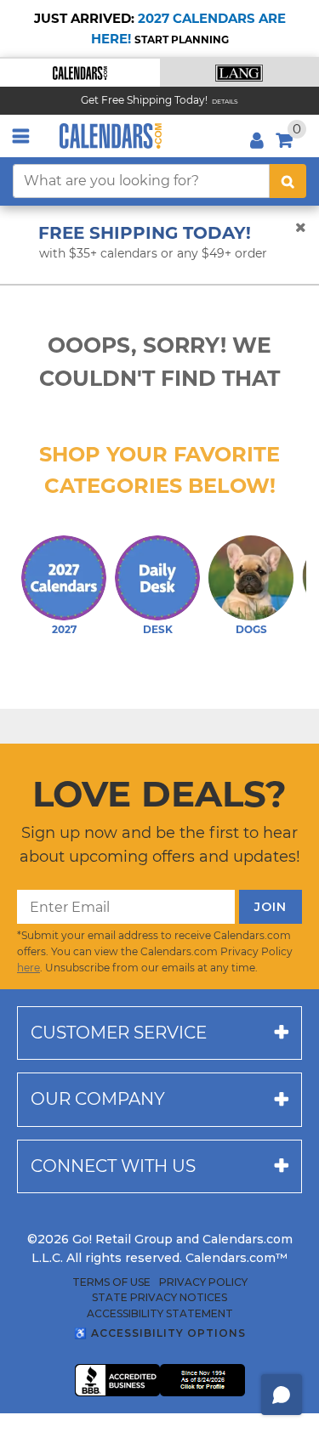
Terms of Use (111, 1282)
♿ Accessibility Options (160, 1333)
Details (225, 101)
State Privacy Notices (159, 1298)
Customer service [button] (119, 1032)
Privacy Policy (203, 1282)
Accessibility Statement (160, 1314)
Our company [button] (98, 1099)
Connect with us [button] (113, 1166)
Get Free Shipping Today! (144, 99)
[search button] (288, 181)
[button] (80, 73)
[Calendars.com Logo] (111, 136)
